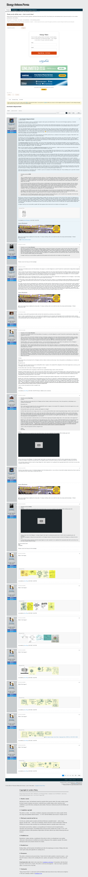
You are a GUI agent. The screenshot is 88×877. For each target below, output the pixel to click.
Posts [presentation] (8, 110)
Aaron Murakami (11, 123)
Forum (10, 99)
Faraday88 (11, 249)
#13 (79, 682)
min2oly (11, 400)
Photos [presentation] (20, 110)
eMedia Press (37, 11)
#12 (79, 650)
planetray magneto (28, 239)
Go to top (79, 779)
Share (12, 130)
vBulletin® (76, 783)
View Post (31, 174)
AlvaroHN (11, 317)
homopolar (23, 239)
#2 (79, 244)
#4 (79, 312)
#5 (79, 330)
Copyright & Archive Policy (40, 785)
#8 (79, 504)
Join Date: (10, 128)
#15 (79, 745)
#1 (79, 118)
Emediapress (14, 9)
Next (79, 775)
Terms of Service (72, 779)
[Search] (66, 113)
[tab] (8, 111)
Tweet (12, 132)
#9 (79, 553)
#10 (79, 585)
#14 (79, 714)
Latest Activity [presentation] (14, 110)
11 (72, 775)
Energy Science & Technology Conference (28, 9)
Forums (8, 9)
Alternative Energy (15, 99)
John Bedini (21, 99)
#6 (79, 395)
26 (75, 775)
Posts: (10, 129)
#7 (79, 468)
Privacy (66, 779)
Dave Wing (11, 335)
